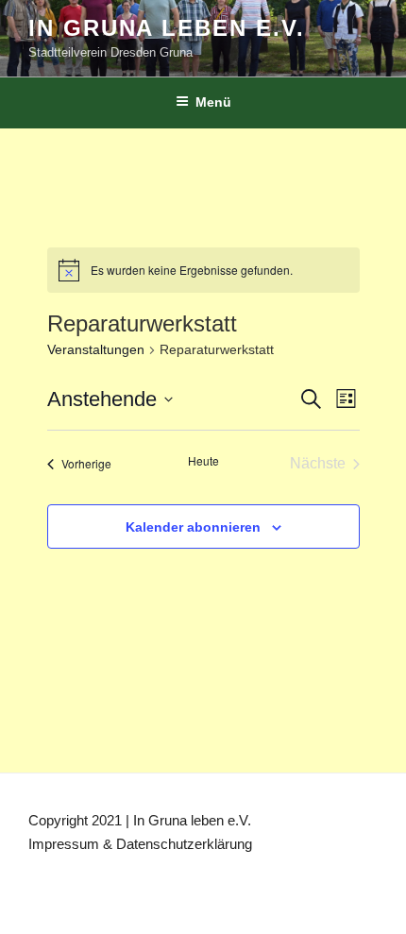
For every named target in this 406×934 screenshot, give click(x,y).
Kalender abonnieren (193, 527)
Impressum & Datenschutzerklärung (140, 844)
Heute (203, 460)
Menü (213, 102)
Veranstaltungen (95, 349)
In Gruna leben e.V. (166, 28)
